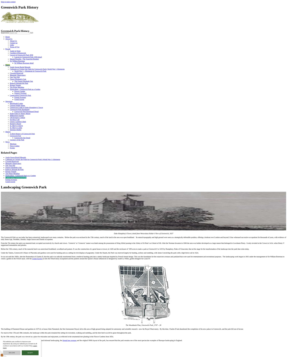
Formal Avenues (20, 97)
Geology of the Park (17, 140)
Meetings (13, 144)
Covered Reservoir (16, 73)
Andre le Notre (15, 51)
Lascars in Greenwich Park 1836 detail (28, 57)
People (7, 49)
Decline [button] (12, 353)
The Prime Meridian (17, 87)
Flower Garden (19, 91)
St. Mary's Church (16, 126)
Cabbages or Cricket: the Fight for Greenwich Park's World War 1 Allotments (37, 69)
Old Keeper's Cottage (17, 118)
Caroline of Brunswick (18, 53)
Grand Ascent (19, 99)
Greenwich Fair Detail (22, 138)
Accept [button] (30, 353)
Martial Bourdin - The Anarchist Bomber (24, 59)
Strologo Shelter (15, 130)
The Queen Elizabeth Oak (23, 81)
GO (31, 33)
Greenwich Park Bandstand (19, 110)
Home (7, 37)
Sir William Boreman (17, 61)
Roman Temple (15, 85)
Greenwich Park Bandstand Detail (26, 112)
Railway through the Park (19, 83)
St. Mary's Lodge (16, 128)
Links (12, 45)
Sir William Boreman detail (24, 63)
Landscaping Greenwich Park (20, 95)
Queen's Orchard (20, 93)
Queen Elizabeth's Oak (18, 79)
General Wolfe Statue (17, 105)
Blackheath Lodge (16, 103)
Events (12, 148)
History (8, 132)
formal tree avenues (69, 340)
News (7, 142)
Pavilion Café (15, 120)
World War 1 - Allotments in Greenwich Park (30, 71)
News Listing (14, 146)
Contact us (13, 43)
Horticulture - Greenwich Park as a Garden (25, 89)
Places (7, 65)
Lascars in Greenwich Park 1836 (21, 55)
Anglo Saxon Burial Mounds (20, 67)
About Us (8, 39)
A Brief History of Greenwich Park (22, 134)
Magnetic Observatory (18, 75)
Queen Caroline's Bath (18, 122)
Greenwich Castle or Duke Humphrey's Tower (26, 107)
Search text (5, 33)
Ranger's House (15, 124)
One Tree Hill (15, 77)
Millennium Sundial (17, 116)
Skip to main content (8, 2)
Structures (8, 101)
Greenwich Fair (15, 136)
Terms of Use (14, 47)
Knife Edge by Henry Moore (20, 114)
